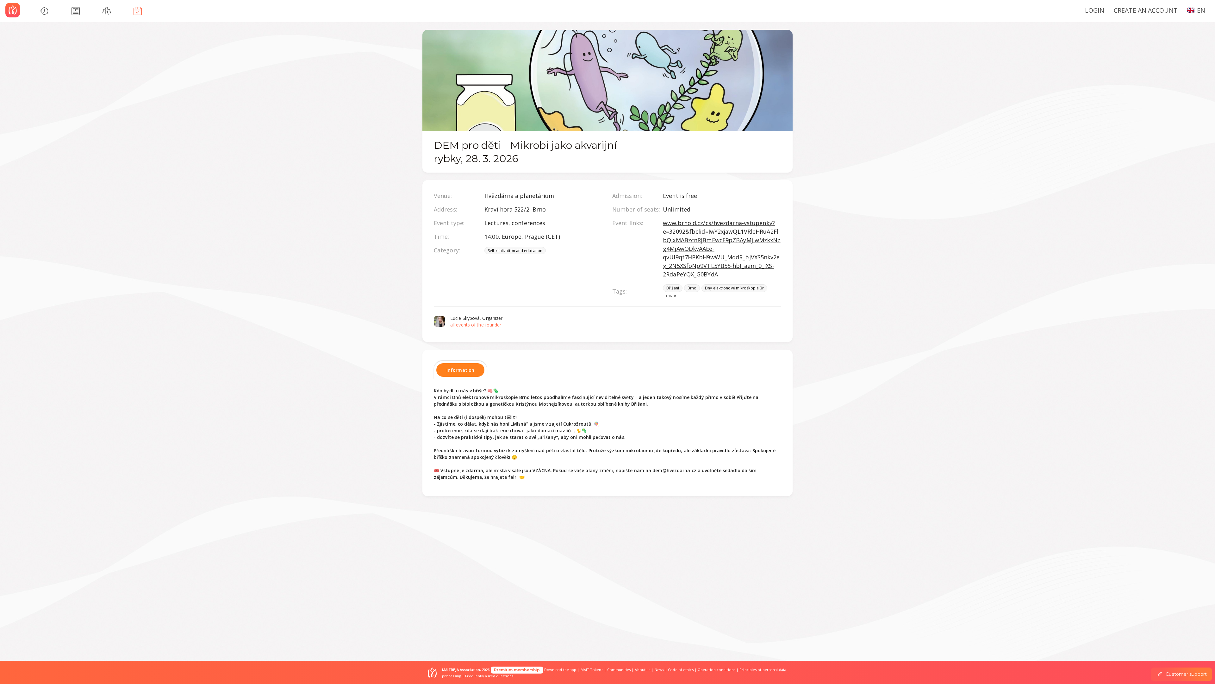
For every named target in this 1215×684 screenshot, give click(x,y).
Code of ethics (680, 669)
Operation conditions (716, 669)
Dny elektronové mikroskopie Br (734, 288)
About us (642, 669)
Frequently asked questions (489, 676)
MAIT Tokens (592, 669)
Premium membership (517, 670)
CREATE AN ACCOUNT (1145, 10)
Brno (692, 288)
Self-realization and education (515, 250)
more (671, 295)
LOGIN (1095, 10)
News (659, 669)
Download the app (560, 669)
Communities (619, 669)
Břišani (672, 288)
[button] (1198, 10)
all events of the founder (476, 325)
